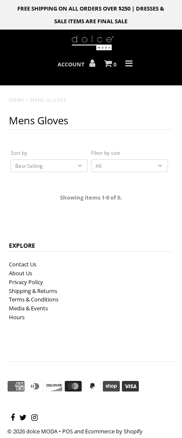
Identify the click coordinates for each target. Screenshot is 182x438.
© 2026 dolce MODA (32, 431)
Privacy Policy (26, 282)
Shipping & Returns (33, 291)
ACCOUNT (72, 64)
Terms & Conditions (33, 299)
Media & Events (28, 308)
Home (17, 100)
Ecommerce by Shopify (114, 431)
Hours (17, 317)
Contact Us (22, 264)
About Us (20, 273)
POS (67, 431)
